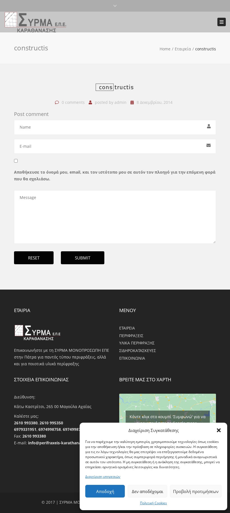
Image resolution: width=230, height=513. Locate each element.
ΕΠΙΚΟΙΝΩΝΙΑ (132, 358)
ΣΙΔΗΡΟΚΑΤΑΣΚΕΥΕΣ (137, 350)
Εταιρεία (183, 48)
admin (120, 102)
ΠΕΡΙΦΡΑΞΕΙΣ (131, 335)
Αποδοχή (105, 491)
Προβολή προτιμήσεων (196, 491)
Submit (82, 258)
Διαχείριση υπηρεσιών (102, 476)
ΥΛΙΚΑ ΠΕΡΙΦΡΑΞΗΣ (137, 343)
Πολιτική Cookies (153, 503)
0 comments (73, 102)
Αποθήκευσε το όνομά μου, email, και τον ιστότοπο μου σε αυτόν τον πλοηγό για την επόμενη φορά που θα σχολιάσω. (114, 175)
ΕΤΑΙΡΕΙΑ (127, 328)
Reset (34, 258)
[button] (219, 430)
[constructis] (115, 89)
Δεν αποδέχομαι (147, 491)
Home (165, 48)
